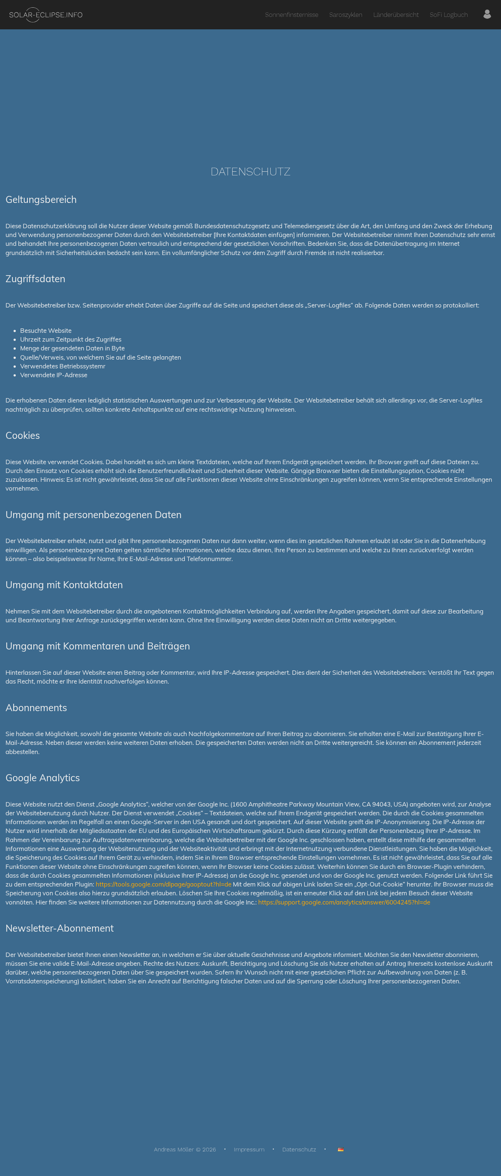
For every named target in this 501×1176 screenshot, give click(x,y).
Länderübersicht (396, 14)
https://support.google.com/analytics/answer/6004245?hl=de (344, 902)
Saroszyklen (345, 14)
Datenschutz (299, 1149)
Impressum (249, 1149)
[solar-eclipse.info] (45, 15)
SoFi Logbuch (449, 14)
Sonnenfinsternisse (291, 14)
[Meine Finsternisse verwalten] (487, 14)
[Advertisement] (250, 91)
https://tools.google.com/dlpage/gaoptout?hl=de (163, 884)
